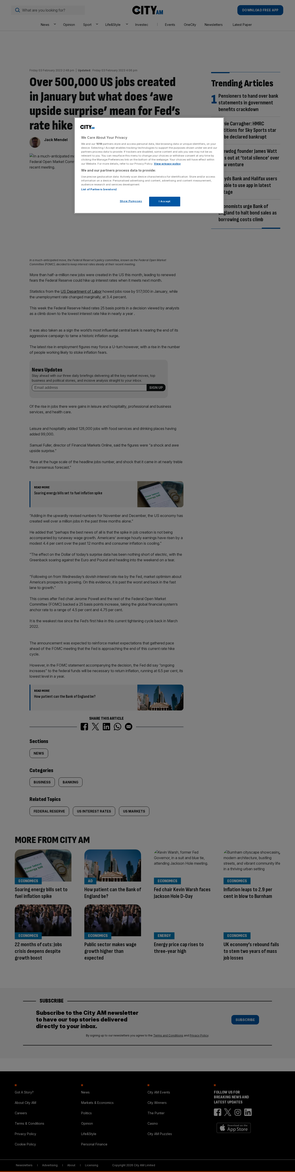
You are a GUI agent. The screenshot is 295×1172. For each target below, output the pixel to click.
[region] (149, 165)
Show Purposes (131, 201)
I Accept (165, 201)
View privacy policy (167, 163)
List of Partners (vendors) (99, 189)
